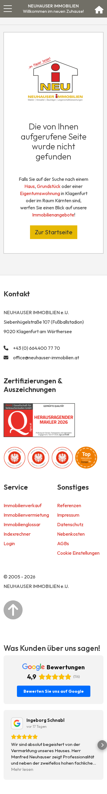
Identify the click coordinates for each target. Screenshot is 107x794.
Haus (29, 186)
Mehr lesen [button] (22, 769)
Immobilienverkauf (23, 505)
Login (9, 543)
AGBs (63, 543)
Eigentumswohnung (40, 193)
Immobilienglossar (22, 524)
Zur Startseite (54, 232)
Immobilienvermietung (26, 515)
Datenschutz (70, 524)
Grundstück (49, 186)
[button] (5, 745)
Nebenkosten (71, 534)
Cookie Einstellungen (78, 553)
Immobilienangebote (53, 215)
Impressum (68, 515)
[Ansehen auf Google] (17, 723)
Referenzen (69, 505)
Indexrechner (17, 534)
